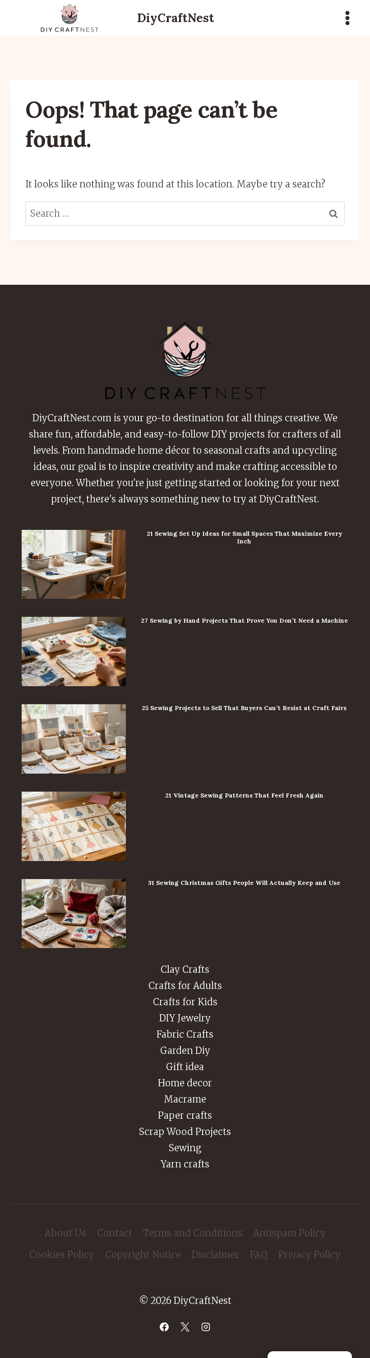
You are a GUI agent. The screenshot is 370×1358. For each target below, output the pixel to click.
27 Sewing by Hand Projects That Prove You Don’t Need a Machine (244, 620)
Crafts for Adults (185, 985)
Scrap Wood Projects (185, 1131)
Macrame (185, 1099)
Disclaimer (215, 1254)
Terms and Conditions (192, 1233)
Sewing (185, 1147)
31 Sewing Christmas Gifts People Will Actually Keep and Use (244, 883)
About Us (65, 1233)
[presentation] (74, 564)
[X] (185, 1327)
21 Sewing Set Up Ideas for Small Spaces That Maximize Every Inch (244, 537)
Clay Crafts (185, 969)
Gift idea (185, 1066)
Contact (114, 1233)
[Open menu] (347, 17)
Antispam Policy (289, 1233)
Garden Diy (185, 1050)
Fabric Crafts (185, 1034)
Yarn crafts (185, 1164)
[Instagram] (206, 1327)
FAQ (259, 1254)
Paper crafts (185, 1115)
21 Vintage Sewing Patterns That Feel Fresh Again (244, 795)
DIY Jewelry (185, 1018)
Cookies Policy (61, 1254)
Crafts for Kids (185, 1001)
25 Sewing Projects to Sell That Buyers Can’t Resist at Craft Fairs (244, 708)
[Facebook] (164, 1327)
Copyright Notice (143, 1254)
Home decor (185, 1083)
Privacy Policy (309, 1254)
